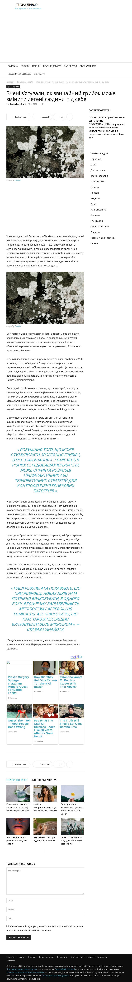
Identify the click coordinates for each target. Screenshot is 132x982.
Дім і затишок (88, 66)
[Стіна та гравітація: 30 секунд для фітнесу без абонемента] (72, 826)
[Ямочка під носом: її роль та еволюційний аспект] (18, 826)
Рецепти (95, 198)
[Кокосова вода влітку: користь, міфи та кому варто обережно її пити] (18, 793)
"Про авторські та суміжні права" (22, 969)
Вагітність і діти (99, 153)
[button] (122, 66)
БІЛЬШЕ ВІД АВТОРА (43, 780)
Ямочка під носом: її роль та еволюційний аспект (17, 840)
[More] (69, 117)
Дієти (93, 164)
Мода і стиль (97, 181)
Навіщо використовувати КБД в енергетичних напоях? (45, 807)
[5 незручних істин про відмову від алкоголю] (45, 826)
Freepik (18, 180)
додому (10, 82)
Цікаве (94, 243)
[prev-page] (42, 850)
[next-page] (47, 850)
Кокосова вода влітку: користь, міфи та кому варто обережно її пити (17, 807)
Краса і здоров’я (52, 66)
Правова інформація (19, 74)
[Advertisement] (66, 38)
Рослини (95, 215)
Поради (36, 66)
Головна (13, 66)
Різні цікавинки (98, 209)
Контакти (39, 74)
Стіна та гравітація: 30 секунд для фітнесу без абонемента (72, 840)
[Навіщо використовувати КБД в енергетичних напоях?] (45, 793)
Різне (93, 204)
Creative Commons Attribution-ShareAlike (25, 972)
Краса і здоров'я (25, 82)
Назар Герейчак (17, 104)
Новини (25, 66)
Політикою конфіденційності (55, 975)
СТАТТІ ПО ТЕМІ (16, 780)
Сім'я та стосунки (99, 226)
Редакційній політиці (65, 969)
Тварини (95, 232)
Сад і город (70, 66)
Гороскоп (95, 158)
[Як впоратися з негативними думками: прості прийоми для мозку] (72, 793)
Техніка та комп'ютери (102, 237)
